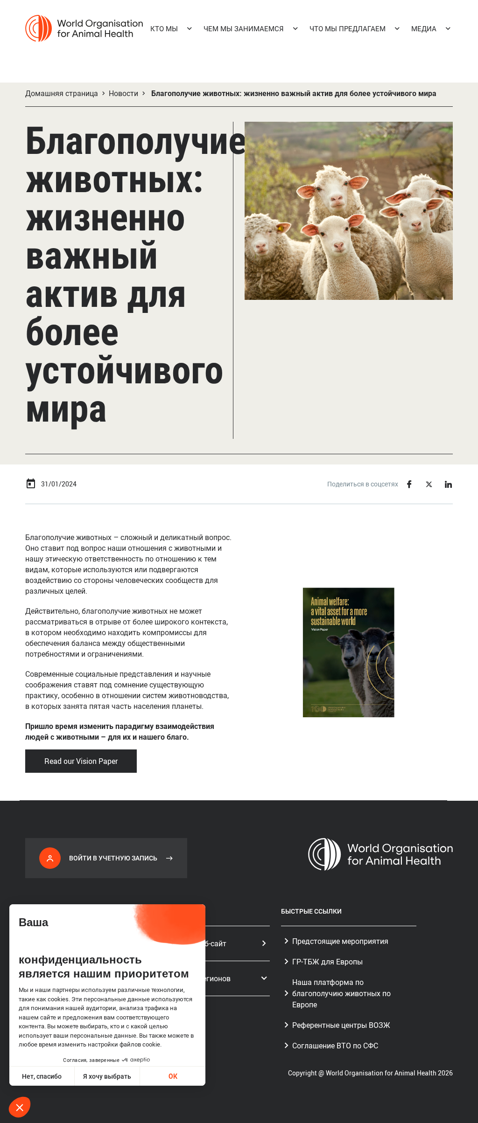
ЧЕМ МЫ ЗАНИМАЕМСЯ (244, 28)
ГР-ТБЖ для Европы (327, 962)
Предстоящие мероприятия (340, 941)
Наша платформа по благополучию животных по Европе (341, 993)
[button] (19, 1107)
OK (173, 1076)
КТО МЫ (164, 28)
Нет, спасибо (42, 1076)
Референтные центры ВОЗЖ (341, 1025)
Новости (123, 93)
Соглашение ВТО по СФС (335, 1045)
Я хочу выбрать (107, 1076)
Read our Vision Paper (81, 761)
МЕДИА (423, 28)
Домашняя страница (61, 93)
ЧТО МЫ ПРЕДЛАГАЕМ (347, 28)
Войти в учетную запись (113, 857)
